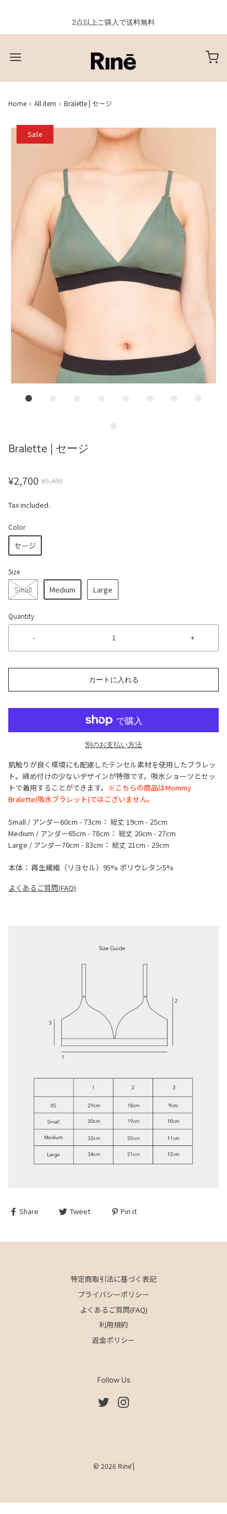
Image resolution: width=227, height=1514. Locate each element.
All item (45, 103)
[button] (113, 255)
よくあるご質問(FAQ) (42, 887)
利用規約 (113, 1324)
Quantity (21, 616)
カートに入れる (114, 680)
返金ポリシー (113, 1340)
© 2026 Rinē (112, 1466)
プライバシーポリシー (113, 1294)
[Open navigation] (15, 57)
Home (17, 103)
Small (23, 589)
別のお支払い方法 (113, 744)
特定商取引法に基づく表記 (113, 1279)
